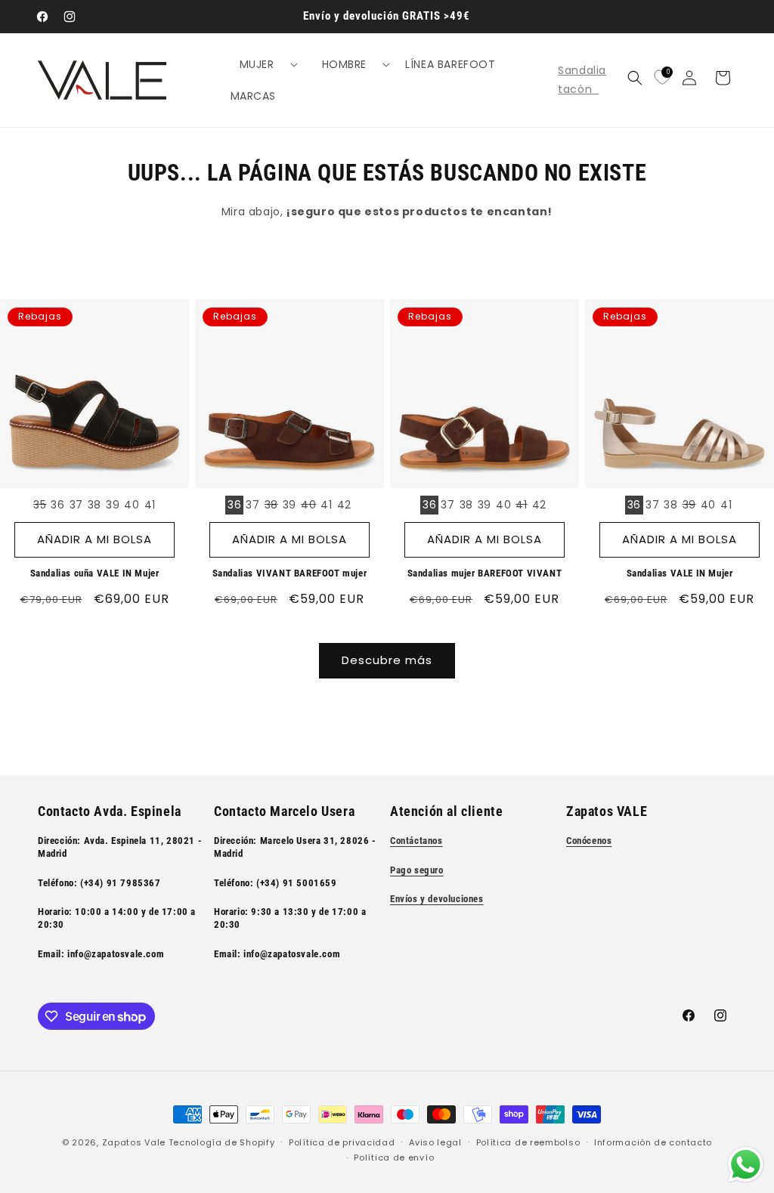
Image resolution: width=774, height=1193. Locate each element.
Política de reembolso (528, 1142)
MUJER (257, 64)
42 (344, 504)
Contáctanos (416, 840)
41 (150, 504)
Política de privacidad (342, 1142)
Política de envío (394, 1157)
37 (76, 504)
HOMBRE (344, 64)
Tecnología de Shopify (222, 1142)
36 (57, 504)
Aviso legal (435, 1142)
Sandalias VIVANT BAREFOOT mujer (289, 573)
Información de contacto (653, 1142)
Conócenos (588, 840)
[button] (262, 64)
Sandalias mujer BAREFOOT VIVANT (484, 573)
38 (94, 504)
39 (112, 504)
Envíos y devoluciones (437, 898)
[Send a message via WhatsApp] (745, 1164)
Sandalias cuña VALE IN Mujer (94, 573)
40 (131, 504)
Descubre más (387, 660)
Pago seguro (417, 870)
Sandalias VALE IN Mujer (680, 573)
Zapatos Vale (134, 1142)
